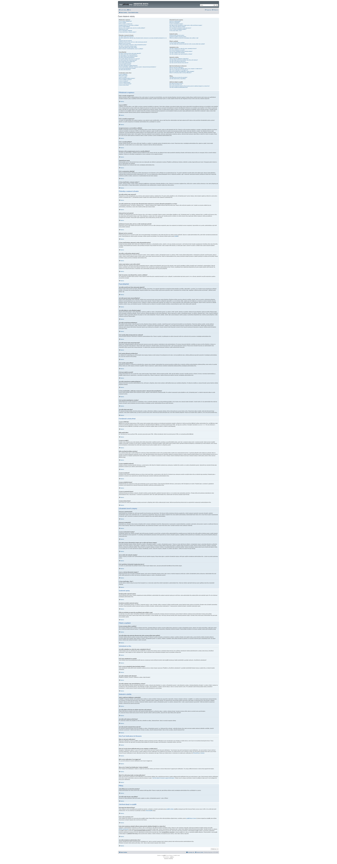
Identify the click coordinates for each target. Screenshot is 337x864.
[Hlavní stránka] (125, 4)
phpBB (176, 236)
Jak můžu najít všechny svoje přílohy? (177, 78)
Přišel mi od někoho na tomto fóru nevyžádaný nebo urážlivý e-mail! (183, 37)
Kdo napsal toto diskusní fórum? (176, 83)
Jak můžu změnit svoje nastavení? (126, 36)
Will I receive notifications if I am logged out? (178, 70)
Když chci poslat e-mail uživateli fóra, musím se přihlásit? (131, 48)
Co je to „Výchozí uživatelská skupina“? (177, 29)
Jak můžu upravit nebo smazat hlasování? (128, 60)
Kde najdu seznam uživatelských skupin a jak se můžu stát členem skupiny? (185, 25)
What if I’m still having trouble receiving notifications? (180, 72)
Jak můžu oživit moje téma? (125, 69)
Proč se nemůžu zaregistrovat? (125, 23)
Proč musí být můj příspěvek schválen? (127, 68)
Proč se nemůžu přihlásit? (124, 26)
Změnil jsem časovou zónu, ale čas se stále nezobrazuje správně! (133, 42)
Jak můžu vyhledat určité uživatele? (177, 52)
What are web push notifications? (176, 67)
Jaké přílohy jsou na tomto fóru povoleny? (178, 77)
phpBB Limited (169, 809)
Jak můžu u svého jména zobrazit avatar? (128, 46)
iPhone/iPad (196, 753)
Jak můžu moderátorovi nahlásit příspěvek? (128, 65)
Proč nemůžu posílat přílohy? (125, 62)
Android (202, 753)
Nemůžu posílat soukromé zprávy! (176, 35)
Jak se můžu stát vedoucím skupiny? (177, 26)
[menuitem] (129, 10)
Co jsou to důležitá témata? (124, 82)
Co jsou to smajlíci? (123, 77)
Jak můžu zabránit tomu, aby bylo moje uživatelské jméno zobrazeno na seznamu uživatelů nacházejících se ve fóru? (143, 38)
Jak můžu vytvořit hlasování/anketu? (127, 57)
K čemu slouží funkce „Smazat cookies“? (127, 32)
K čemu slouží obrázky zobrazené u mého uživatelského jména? (132, 44)
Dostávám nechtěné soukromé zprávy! (177, 36)
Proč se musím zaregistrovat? (125, 21)
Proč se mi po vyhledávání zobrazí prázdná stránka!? (180, 51)
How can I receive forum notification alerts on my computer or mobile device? (185, 68)
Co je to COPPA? (122, 22)
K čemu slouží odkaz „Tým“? (175, 30)
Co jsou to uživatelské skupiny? (176, 23)
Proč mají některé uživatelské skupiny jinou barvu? (180, 27)
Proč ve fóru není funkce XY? (175, 84)
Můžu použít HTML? (123, 75)
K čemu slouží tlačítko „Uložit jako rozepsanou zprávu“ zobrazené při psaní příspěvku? (137, 66)
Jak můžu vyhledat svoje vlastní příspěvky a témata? (180, 54)
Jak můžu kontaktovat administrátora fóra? (178, 87)
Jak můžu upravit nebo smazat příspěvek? (128, 54)
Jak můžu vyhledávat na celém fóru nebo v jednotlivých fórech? (183, 48)
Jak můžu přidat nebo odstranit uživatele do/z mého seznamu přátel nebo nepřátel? (187, 43)
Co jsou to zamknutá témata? (125, 83)
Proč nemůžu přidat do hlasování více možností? (129, 58)
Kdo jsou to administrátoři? (175, 21)
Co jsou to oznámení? (123, 81)
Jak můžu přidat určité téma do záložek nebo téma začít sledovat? (183, 60)
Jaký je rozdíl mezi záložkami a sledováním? (179, 58)
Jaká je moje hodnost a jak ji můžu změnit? (128, 47)
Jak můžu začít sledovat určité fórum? (177, 61)
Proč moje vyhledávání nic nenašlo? (177, 50)
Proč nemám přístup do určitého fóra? (127, 61)
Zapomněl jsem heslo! (123, 29)
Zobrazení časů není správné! (125, 40)
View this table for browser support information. (163, 778)
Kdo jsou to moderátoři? (174, 22)
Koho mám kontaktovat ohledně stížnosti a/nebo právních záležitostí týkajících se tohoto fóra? (189, 86)
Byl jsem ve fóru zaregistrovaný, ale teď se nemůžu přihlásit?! (132, 27)
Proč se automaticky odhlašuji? (125, 30)
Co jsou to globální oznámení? (125, 79)
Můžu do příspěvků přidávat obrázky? (127, 78)
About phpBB (149, 810)
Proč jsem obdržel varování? (125, 64)
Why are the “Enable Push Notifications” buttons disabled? (181, 71)
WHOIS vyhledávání (123, 829)
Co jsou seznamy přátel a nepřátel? (177, 42)
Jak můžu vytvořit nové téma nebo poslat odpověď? (130, 53)
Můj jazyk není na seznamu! (125, 43)
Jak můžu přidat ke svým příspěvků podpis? (128, 56)
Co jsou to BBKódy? (123, 74)
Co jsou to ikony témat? (124, 85)
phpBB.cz (172, 857)
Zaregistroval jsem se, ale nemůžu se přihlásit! (129, 25)
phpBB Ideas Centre (191, 818)
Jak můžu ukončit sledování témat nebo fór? (178, 62)
